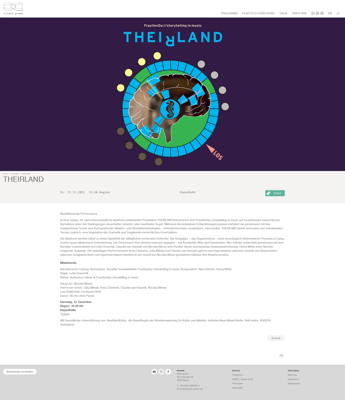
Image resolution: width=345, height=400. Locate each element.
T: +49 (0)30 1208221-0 (188, 385)
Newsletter (237, 388)
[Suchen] (338, 13)
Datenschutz (294, 383)
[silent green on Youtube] (313, 13)
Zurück (275, 338)
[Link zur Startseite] (14, 8)
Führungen (237, 383)
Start (5, 174)
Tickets (65, 314)
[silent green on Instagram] (317, 13)
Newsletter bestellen (19, 371)
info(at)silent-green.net (191, 389)
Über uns (292, 375)
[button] (229, 13)
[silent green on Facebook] (322, 13)
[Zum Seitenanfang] (281, 355)
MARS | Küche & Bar (242, 379)
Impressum (293, 379)
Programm (15, 174)
